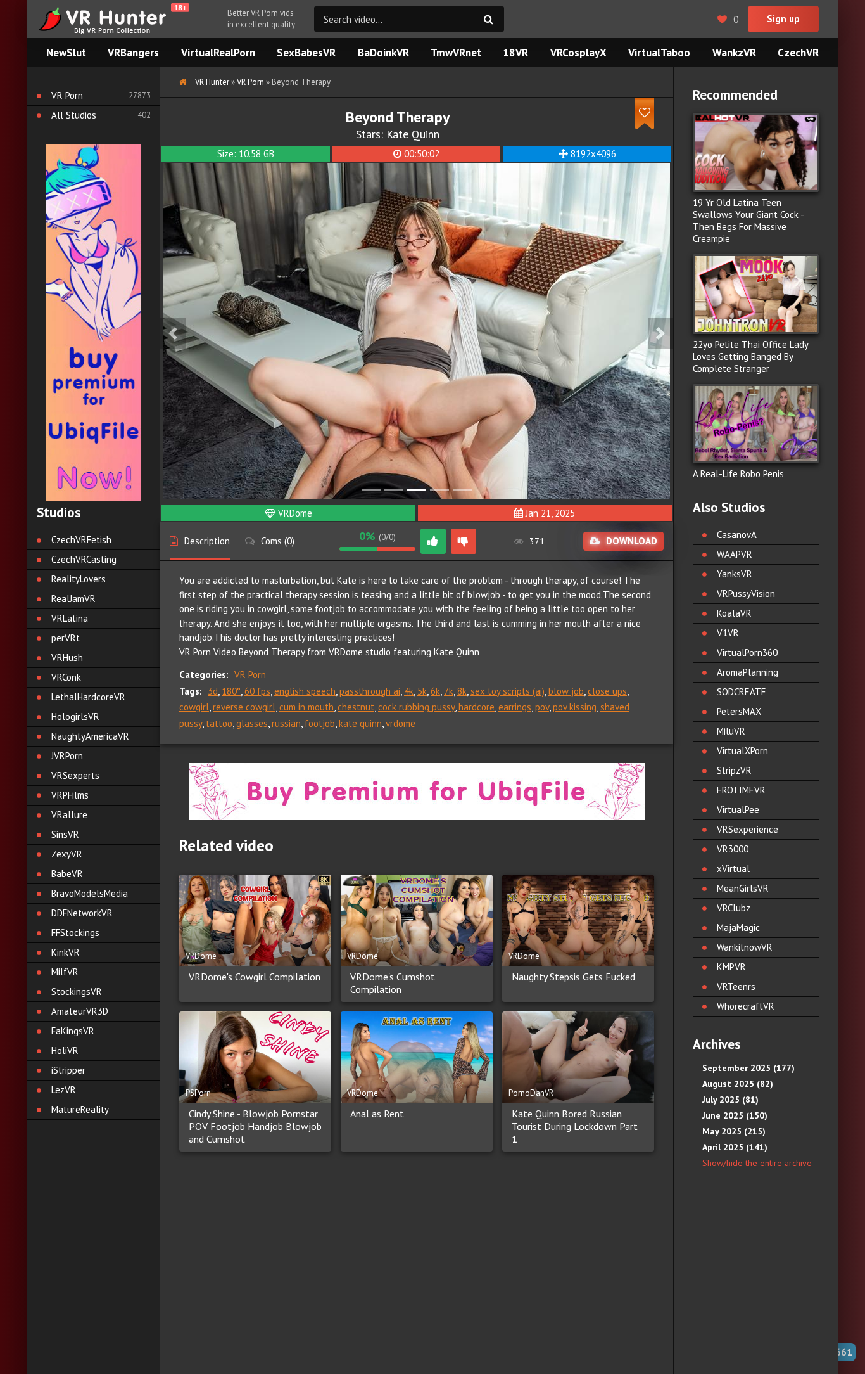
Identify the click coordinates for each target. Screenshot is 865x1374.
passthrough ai (369, 691)
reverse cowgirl (244, 707)
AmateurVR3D (79, 1011)
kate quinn (360, 723)
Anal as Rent (377, 1113)
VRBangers (133, 53)
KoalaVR (734, 613)
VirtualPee (738, 810)
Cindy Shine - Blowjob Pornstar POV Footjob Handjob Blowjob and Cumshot (255, 1126)
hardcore (476, 707)
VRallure (69, 815)
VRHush (67, 658)
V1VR (728, 633)
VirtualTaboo (659, 53)
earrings (514, 707)
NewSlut (66, 53)
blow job (566, 691)
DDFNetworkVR (82, 913)
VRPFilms (70, 795)
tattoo (219, 723)
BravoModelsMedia (89, 893)
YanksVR (734, 574)
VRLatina (69, 618)
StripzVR (734, 770)
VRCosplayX (578, 53)
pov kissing (575, 707)
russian (286, 723)
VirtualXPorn (742, 751)
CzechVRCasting (84, 559)
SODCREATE (741, 692)
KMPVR (731, 967)
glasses (252, 723)
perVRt (65, 638)
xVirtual (733, 869)
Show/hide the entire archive (757, 1163)
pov (542, 707)
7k (448, 691)
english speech (305, 691)
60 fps (257, 691)
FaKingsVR (72, 1031)
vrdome (400, 723)
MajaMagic (738, 927)
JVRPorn (67, 756)
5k (422, 691)
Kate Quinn (412, 134)
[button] (173, 333)
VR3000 (732, 849)
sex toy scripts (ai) (507, 691)
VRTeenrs (736, 986)
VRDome (295, 513)
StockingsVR (76, 992)
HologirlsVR (75, 716)
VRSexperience (747, 829)
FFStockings (75, 933)
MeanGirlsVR (743, 888)
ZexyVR (66, 854)
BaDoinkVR (383, 53)
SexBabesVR (306, 53)
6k (435, 691)
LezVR (63, 1090)
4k (409, 691)
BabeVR (67, 874)
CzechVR (798, 53)
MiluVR (731, 731)
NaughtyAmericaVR (90, 736)
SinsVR (65, 834)
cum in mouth (306, 707)
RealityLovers (78, 579)
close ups (607, 691)
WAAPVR (734, 554)
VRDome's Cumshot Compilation (392, 983)
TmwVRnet (456, 53)
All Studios (73, 115)
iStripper (68, 1070)
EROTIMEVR (741, 790)
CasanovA (737, 535)
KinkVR (65, 952)
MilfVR (65, 972)
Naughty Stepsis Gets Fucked (573, 976)
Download (631, 541)
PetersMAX (739, 711)
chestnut (356, 707)
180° (231, 691)
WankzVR (734, 53)
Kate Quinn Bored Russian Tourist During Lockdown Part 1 (575, 1126)
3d (213, 691)
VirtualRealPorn (218, 53)
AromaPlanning (747, 672)
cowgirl (194, 707)
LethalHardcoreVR (88, 697)
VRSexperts (75, 775)
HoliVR (65, 1050)
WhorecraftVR (745, 1006)
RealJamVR (73, 599)
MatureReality (80, 1109)
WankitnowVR (745, 947)
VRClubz (733, 908)
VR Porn (250, 675)
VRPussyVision (746, 593)
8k (462, 691)
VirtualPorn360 (747, 652)
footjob (320, 723)
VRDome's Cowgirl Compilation (254, 976)
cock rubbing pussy (416, 707)
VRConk (66, 677)
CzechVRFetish (81, 540)
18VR (515, 53)
